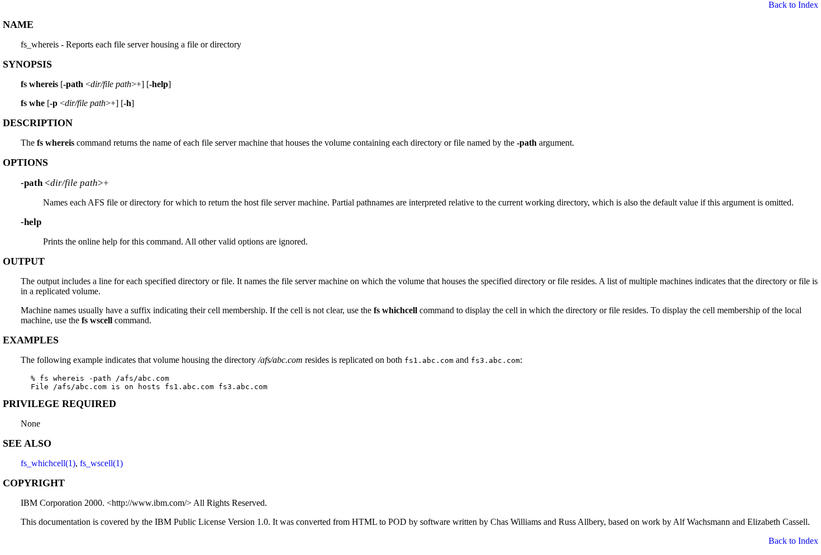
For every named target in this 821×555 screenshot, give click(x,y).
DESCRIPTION (38, 122)
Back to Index (793, 4)
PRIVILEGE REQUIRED (59, 403)
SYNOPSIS (27, 64)
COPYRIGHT (34, 483)
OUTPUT (24, 261)
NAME (18, 24)
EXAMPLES (31, 340)
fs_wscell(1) (101, 463)
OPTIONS (25, 162)
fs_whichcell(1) (48, 463)
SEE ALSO (27, 443)
